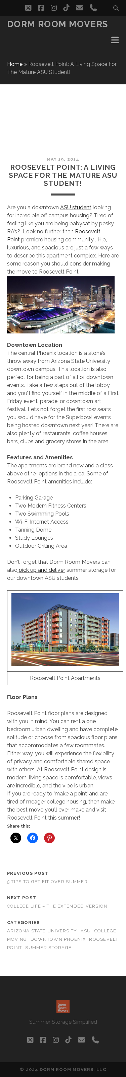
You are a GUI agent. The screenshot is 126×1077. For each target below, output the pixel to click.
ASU (86, 930)
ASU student (75, 207)
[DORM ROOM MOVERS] (63, 1010)
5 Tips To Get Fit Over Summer (47, 881)
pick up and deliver (41, 570)
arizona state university (42, 930)
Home (15, 64)
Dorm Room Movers (57, 24)
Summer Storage (48, 947)
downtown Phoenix (58, 939)
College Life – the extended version (57, 906)
